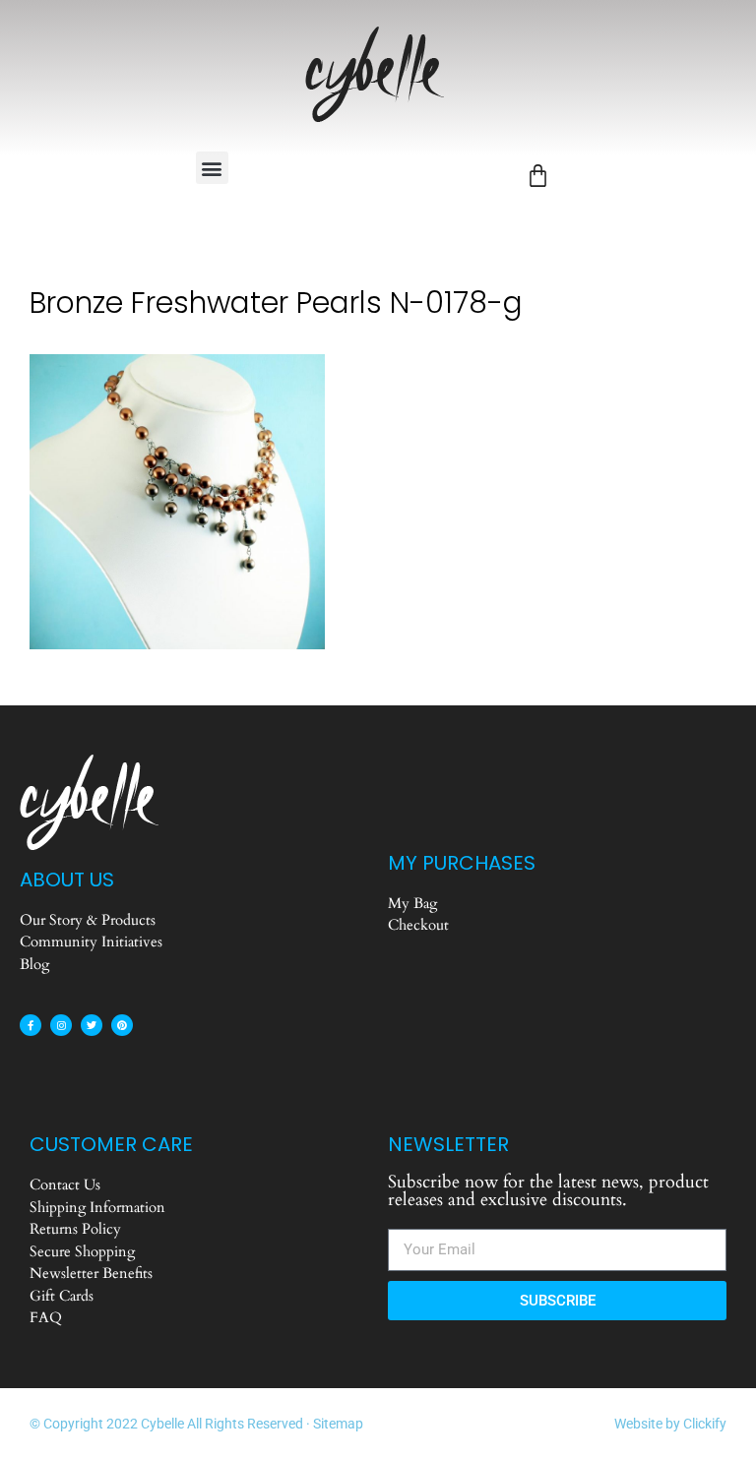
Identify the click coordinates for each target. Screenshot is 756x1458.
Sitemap (338, 1423)
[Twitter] (91, 1025)
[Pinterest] (122, 1025)
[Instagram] (61, 1025)
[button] (212, 168)
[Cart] (538, 176)
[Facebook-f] (30, 1025)
